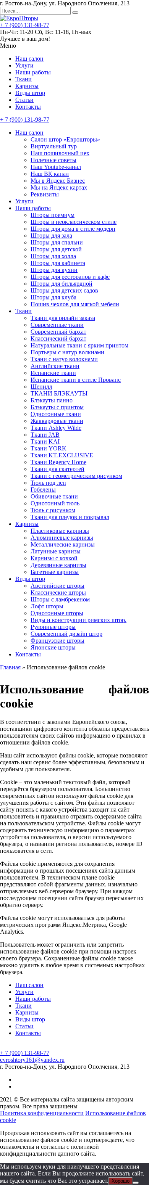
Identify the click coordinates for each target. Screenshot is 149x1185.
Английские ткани (55, 366)
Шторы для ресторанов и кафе (70, 276)
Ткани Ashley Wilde (56, 427)
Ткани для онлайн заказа (63, 318)
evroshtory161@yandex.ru (32, 1059)
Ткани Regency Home (58, 462)
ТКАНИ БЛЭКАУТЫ (59, 393)
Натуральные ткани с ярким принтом (79, 345)
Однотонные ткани (56, 414)
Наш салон (29, 58)
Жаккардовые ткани (57, 421)
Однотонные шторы (57, 613)
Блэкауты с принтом (57, 407)
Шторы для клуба (53, 297)
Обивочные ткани (54, 496)
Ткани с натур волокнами (64, 359)
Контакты (28, 106)
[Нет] (136, 1183)
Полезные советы (53, 160)
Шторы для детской (56, 249)
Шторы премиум (52, 215)
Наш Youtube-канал (56, 167)
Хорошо (121, 1181)
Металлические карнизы (63, 544)
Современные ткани (57, 325)
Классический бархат (58, 338)
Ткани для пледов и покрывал (70, 517)
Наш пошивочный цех (60, 153)
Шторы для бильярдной (61, 283)
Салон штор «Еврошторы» (65, 139)
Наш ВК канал (50, 173)
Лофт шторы (47, 606)
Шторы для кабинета (58, 263)
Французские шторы (57, 640)
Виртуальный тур (54, 146)
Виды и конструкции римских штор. (78, 620)
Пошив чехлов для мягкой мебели (75, 304)
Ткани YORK (48, 448)
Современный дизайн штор (66, 633)
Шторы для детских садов (64, 290)
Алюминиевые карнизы (62, 537)
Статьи (24, 99)
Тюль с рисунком (53, 510)
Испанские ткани (53, 373)
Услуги (24, 65)
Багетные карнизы (55, 572)
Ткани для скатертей (57, 469)
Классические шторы (58, 592)
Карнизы (27, 86)
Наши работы (33, 72)
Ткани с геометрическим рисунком (76, 476)
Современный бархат (58, 331)
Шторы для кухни (54, 270)
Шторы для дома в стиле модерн (73, 228)
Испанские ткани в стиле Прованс (76, 379)
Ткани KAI (45, 441)
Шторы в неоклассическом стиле (74, 222)
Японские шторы (53, 647)
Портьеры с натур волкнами (67, 352)
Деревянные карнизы (58, 565)
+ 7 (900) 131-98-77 (24, 25)
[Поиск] (75, 12)
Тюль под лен (48, 482)
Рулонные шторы (53, 627)
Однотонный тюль (55, 503)
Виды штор (30, 93)
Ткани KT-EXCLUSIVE (62, 455)
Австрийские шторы (57, 585)
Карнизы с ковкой (54, 558)
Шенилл (41, 386)
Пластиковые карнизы (60, 530)
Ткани (23, 79)
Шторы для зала (51, 235)
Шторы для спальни (57, 242)
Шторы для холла (53, 256)
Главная (10, 667)
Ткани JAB (45, 434)
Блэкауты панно (52, 400)
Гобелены (43, 489)
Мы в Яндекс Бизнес (58, 180)
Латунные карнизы (56, 551)
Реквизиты (45, 194)
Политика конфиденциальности (42, 1113)
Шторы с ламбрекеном (60, 599)
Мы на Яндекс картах (59, 187)
